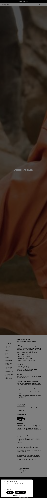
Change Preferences (16, 495)
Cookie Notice (23, 488)
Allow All (10, 492)
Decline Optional (20, 492)
